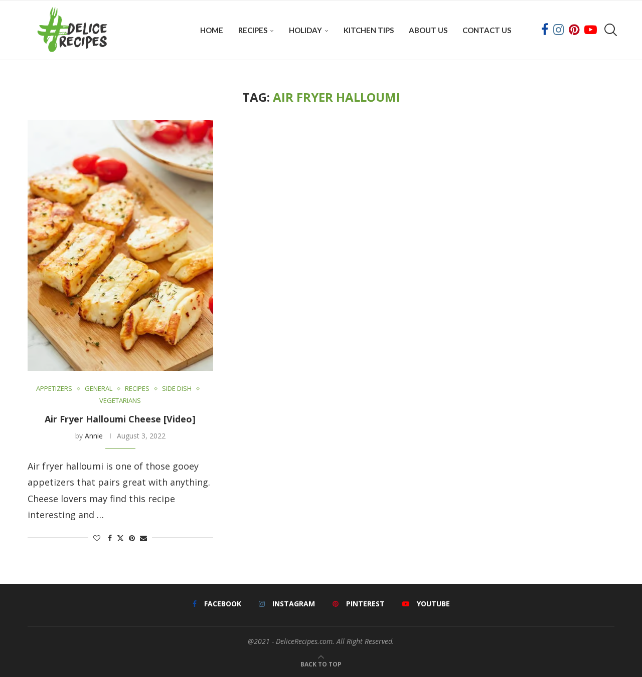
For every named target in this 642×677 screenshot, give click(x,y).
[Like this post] (96, 538)
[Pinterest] (574, 30)
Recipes (252, 30)
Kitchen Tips (369, 30)
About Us (428, 30)
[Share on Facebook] (110, 538)
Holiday (305, 30)
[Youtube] (590, 30)
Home (211, 30)
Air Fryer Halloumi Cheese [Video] (120, 419)
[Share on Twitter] (120, 538)
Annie (94, 435)
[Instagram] (558, 30)
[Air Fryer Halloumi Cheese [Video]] (120, 245)
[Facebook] (544, 30)
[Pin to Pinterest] (132, 538)
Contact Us (486, 30)
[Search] (609, 30)
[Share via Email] (143, 538)
